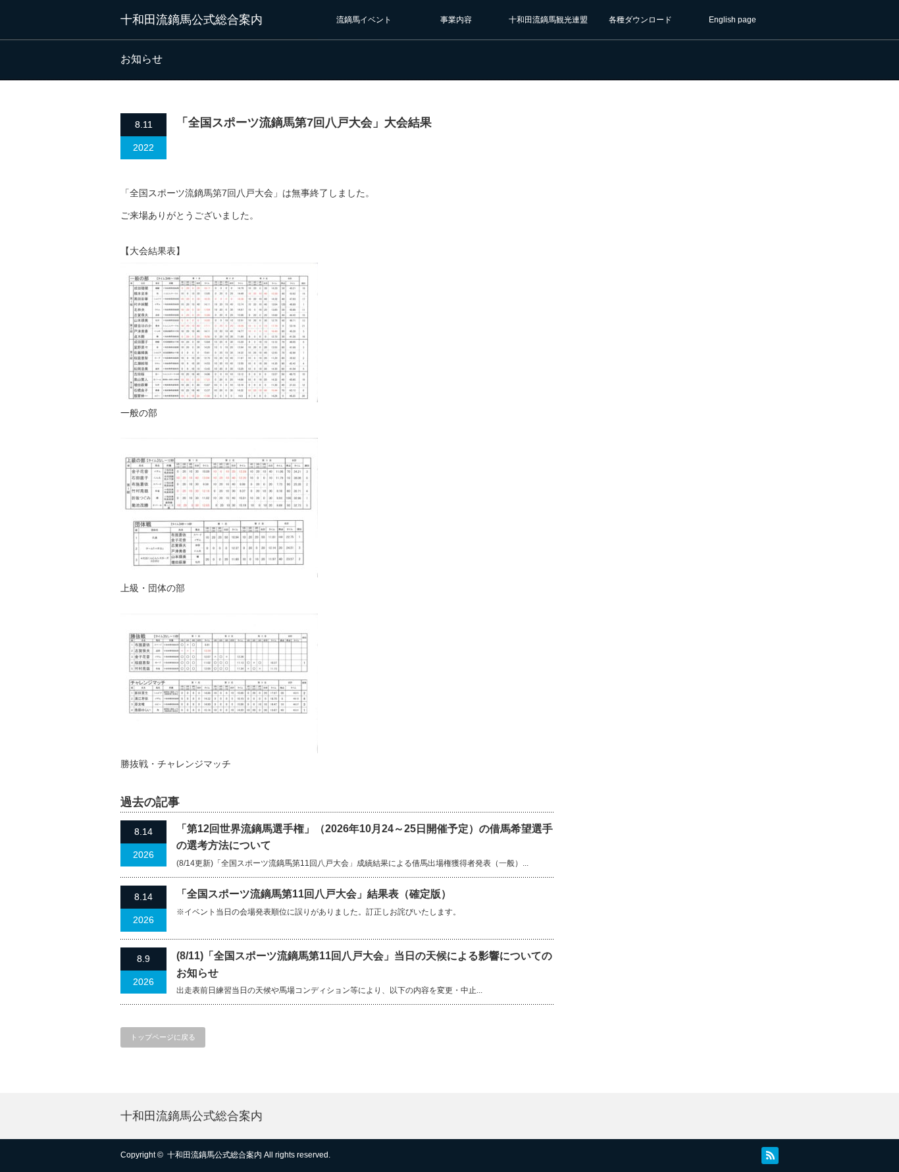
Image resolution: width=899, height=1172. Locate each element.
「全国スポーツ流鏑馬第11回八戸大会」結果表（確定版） (313, 893)
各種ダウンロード (640, 19)
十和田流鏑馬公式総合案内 (191, 19)
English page (732, 19)
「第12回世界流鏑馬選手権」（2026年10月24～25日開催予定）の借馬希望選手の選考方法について (364, 837)
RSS (770, 1155)
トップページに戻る (162, 1037)
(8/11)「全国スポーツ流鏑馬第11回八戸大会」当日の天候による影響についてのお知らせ (364, 964)
